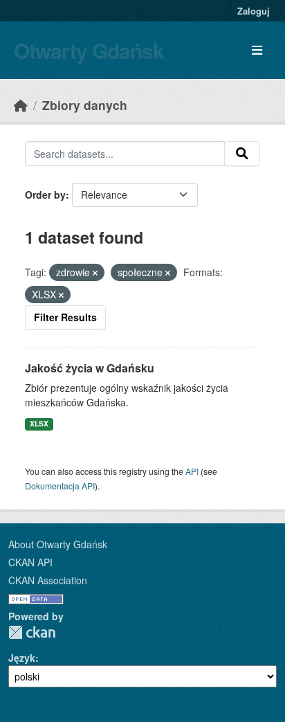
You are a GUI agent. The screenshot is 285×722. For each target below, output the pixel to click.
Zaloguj (253, 10)
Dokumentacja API (60, 485)
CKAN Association (47, 580)
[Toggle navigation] (257, 50)
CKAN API (30, 562)
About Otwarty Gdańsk (57, 544)
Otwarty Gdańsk (89, 50)
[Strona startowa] (21, 105)
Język (21, 658)
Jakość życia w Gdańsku (89, 368)
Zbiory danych (84, 105)
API (192, 471)
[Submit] (242, 153)
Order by (45, 194)
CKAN (31, 632)
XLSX (39, 423)
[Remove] (95, 272)
